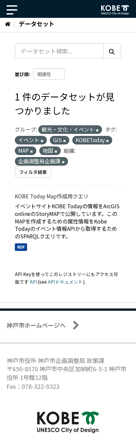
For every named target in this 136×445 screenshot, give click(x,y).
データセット (36, 23)
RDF (21, 247)
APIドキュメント (65, 281)
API (33, 281)
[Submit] (112, 51)
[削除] (97, 130)
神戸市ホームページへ (36, 325)
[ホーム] (8, 23)
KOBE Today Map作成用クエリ (51, 196)
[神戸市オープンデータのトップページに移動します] (115, 10)
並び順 (22, 74)
